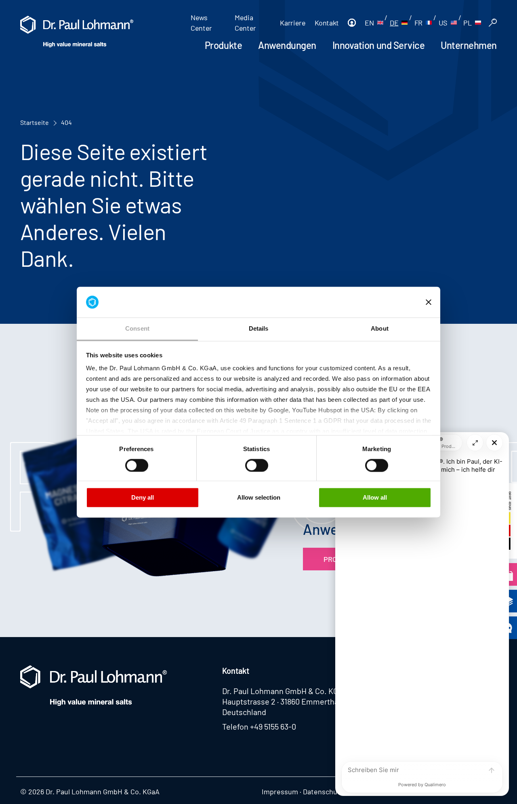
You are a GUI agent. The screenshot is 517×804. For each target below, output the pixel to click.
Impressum (280, 791)
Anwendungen (287, 45)
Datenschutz (323, 791)
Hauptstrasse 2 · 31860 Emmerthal (281, 701)
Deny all (142, 497)
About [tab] (380, 328)
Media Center (245, 22)
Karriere (292, 22)
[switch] (136, 465)
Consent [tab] (137, 328)
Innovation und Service (378, 45)
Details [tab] (259, 328)
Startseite (34, 122)
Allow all (375, 497)
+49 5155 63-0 (273, 726)
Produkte (223, 45)
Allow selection (258, 497)
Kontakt (327, 22)
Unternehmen (469, 45)
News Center (201, 22)
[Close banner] (428, 302)
